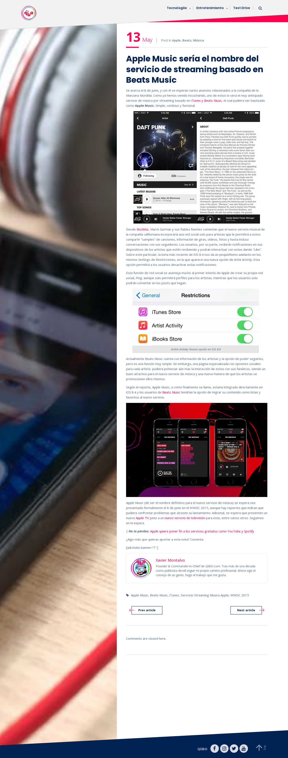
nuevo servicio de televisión (184, 518)
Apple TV (142, 518)
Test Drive (241, 8)
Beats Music (171, 392)
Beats (186, 40)
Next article (246, 610)
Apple (176, 40)
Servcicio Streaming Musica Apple (205, 595)
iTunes (174, 595)
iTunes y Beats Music (206, 100)
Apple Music (139, 595)
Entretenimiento (210, 8)
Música (198, 40)
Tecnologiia (177, 8)
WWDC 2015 (239, 595)
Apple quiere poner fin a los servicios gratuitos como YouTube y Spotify (202, 531)
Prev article (147, 610)
